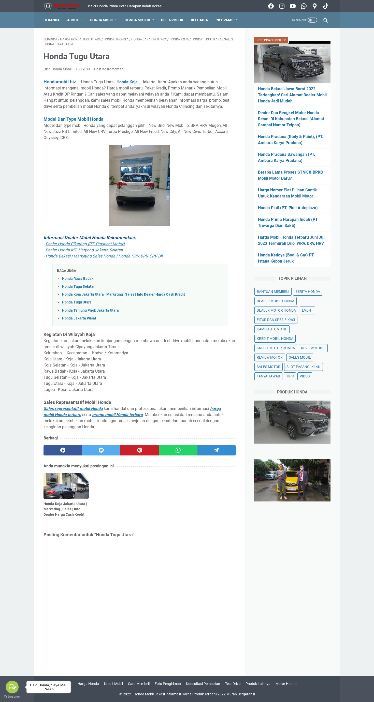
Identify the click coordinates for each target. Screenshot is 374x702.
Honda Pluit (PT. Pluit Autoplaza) (288, 207)
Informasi (225, 20)
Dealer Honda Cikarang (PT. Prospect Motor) (85, 243)
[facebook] (63, 450)
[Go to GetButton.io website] (12, 696)
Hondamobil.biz (60, 81)
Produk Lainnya (258, 684)
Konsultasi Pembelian (203, 684)
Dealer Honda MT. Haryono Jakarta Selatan (84, 250)
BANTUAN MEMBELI (273, 291)
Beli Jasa (199, 20)
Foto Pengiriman (168, 684)
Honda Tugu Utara (77, 302)
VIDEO (305, 376)
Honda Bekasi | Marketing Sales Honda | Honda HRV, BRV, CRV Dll (104, 256)
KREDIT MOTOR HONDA (276, 348)
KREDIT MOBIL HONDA (275, 339)
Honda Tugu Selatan (78, 286)
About (73, 20)
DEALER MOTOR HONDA (276, 310)
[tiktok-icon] (325, 6)
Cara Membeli (139, 684)
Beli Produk (172, 20)
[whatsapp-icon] (303, 6)
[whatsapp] (178, 450)
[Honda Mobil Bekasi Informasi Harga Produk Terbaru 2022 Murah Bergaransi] (65, 6)
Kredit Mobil (113, 684)
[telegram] (216, 450)
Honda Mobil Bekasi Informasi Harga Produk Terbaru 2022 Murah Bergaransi (194, 694)
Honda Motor (137, 20)
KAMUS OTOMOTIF (272, 329)
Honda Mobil (102, 20)
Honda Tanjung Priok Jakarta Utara (90, 310)
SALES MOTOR (268, 367)
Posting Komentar (108, 69)
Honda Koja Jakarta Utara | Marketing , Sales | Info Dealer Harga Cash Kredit (123, 294)
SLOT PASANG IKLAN (303, 367)
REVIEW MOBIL (313, 348)
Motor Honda (286, 684)
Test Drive (232, 684)
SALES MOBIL (300, 357)
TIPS (290, 376)
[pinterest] (139, 450)
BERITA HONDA (307, 291)
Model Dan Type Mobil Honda (74, 119)
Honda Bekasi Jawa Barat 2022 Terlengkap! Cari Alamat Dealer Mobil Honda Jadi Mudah (292, 94)
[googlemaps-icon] (314, 6)
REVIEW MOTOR (270, 357)
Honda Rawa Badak (77, 279)
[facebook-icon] (270, 6)
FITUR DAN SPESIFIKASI (276, 320)
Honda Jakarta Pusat (79, 318)
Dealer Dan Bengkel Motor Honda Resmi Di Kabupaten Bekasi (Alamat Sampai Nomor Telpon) (291, 118)
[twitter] (101, 450)
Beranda (52, 20)
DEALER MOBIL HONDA (275, 301)
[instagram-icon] (281, 6)
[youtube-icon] (292, 6)
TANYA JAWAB (268, 376)
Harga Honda (88, 684)
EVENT (307, 310)
